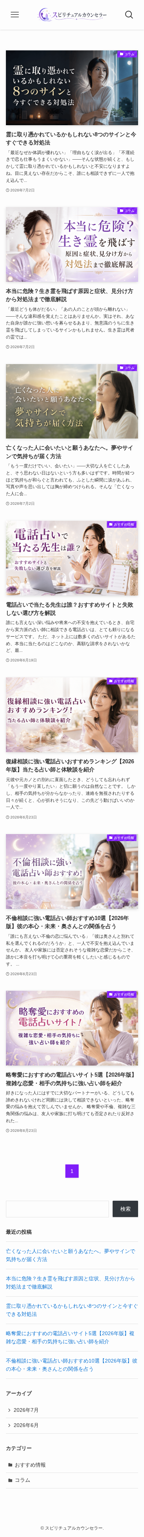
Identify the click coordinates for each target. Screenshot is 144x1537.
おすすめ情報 (30, 1465)
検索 (125, 1209)
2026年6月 (26, 1425)
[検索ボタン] (129, 15)
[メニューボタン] (15, 15)
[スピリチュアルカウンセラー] (72, 15)
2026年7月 (26, 1410)
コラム (22, 1480)
